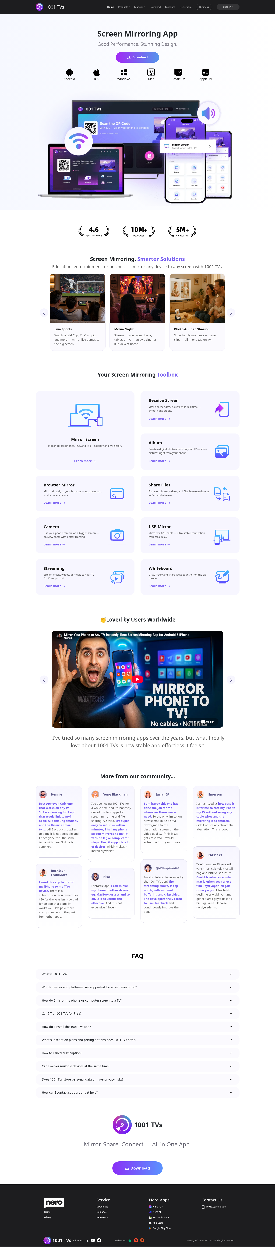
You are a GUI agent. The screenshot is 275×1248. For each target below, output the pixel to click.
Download (155, 6)
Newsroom (185, 6)
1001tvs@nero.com (215, 1206)
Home (110, 6)
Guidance (170, 6)
